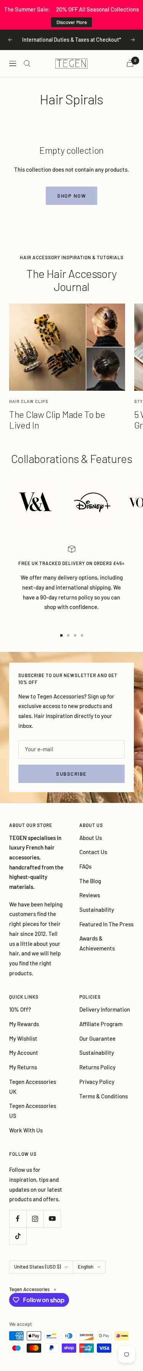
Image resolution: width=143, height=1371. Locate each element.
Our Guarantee (97, 1038)
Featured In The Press (106, 924)
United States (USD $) (37, 1267)
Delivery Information (104, 1009)
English (85, 1267)
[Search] (27, 63)
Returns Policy (97, 1067)
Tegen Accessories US (32, 1110)
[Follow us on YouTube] (52, 1218)
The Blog (90, 880)
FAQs (85, 866)
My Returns (23, 1067)
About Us (90, 837)
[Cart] (130, 63)
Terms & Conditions (103, 1096)
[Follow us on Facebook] (17, 1218)
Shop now (71, 196)
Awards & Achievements (97, 943)
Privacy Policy (96, 1081)
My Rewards (24, 1023)
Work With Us (26, 1130)
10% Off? (20, 1009)
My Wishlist (23, 1038)
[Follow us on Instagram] (34, 1218)
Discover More (71, 22)
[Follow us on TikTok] (17, 1235)
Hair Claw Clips (28, 401)
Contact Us (93, 851)
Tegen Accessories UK (32, 1086)
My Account (23, 1052)
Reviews (89, 895)
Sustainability (96, 909)
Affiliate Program (100, 1023)
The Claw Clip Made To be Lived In (57, 419)
